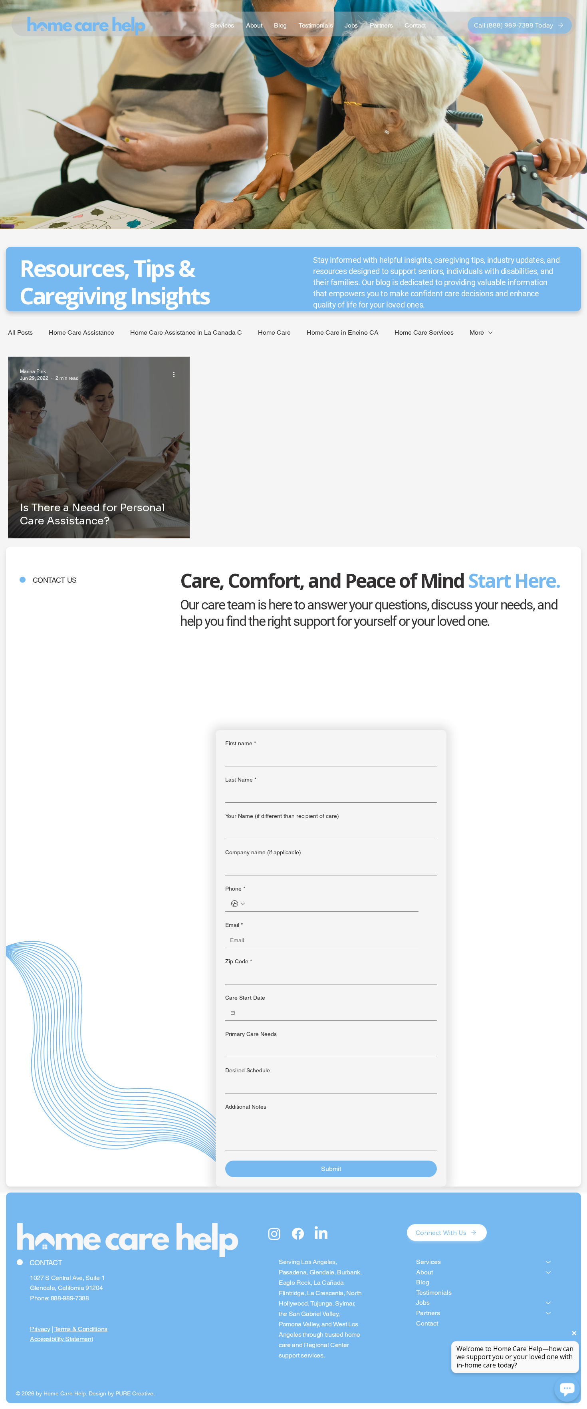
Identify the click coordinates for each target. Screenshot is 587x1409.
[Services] (549, 1262)
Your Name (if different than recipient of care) (282, 816)
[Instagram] (274, 1234)
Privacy (40, 1329)
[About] (549, 1272)
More (477, 332)
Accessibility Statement (61, 1339)
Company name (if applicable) (263, 852)
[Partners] (549, 1313)
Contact (427, 1323)
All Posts (20, 332)
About (424, 1272)
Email (234, 925)
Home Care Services (424, 332)
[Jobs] (549, 1303)
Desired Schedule (247, 1070)
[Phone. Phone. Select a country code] (238, 904)
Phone (235, 888)
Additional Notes (245, 1106)
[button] (351, 25)
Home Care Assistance (81, 332)
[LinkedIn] (321, 1234)
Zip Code (238, 961)
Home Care (274, 332)
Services (428, 1262)
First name (240, 743)
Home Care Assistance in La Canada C (186, 332)
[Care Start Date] (233, 1013)
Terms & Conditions (80, 1329)
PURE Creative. (135, 1393)
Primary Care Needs (251, 1034)
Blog (422, 1282)
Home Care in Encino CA (343, 332)
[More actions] (176, 374)
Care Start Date (245, 997)
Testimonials (434, 1292)
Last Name (240, 779)
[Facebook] (298, 1234)
